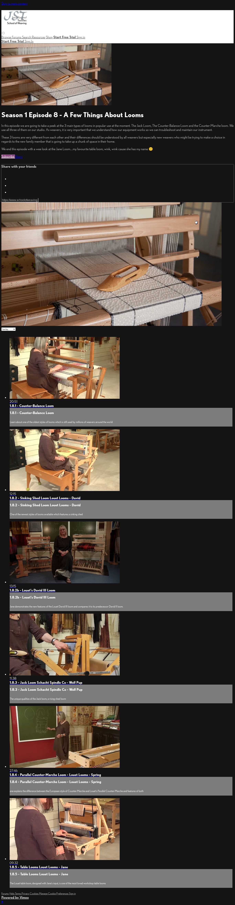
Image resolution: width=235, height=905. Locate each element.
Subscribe (8, 156)
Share (19, 156)
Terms (18, 893)
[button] (3, 33)
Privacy (26, 893)
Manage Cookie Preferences (54, 893)
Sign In (29, 41)
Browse (6, 37)
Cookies (34, 893)
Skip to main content (14, 3)
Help (12, 893)
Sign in (81, 37)
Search (27, 37)
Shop (49, 37)
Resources (38, 37)
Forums (17, 37)
